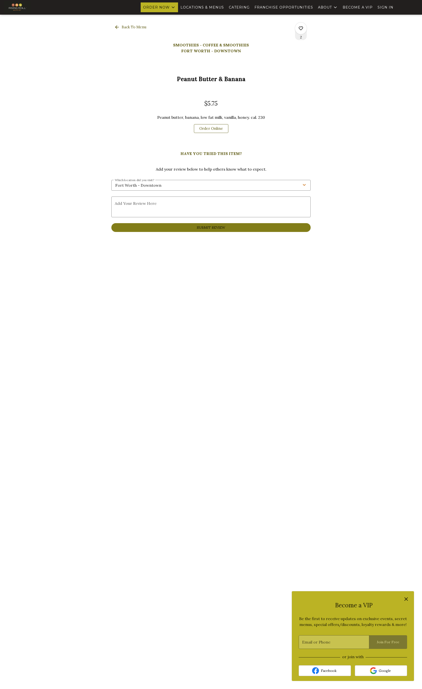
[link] (211, 128)
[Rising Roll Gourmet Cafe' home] (26, 7)
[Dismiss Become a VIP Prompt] (406, 599)
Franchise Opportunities (283, 7)
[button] (159, 7)
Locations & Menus (202, 7)
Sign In (385, 7)
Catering (239, 7)
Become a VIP (358, 7)
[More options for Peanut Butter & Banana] (301, 28)
